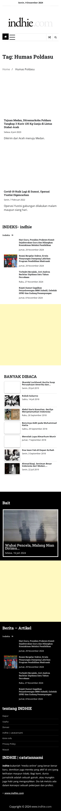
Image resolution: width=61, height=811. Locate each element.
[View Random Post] (49, 37)
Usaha (5, 721)
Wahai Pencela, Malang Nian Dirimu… (29, 547)
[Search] (55, 37)
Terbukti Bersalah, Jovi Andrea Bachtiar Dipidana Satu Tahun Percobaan (34, 274)
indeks (6, 235)
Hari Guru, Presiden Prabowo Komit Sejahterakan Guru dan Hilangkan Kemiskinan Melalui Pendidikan (36, 242)
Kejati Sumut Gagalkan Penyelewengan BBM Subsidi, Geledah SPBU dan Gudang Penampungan (38, 290)
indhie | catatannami (12, 732)
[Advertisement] (30, 334)
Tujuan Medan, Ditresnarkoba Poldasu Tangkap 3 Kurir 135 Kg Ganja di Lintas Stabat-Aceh (28, 123)
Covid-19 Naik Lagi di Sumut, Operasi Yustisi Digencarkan (27, 193)
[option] (30, 533)
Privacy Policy (9, 743)
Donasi (5, 727)
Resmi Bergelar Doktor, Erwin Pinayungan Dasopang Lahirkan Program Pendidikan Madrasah (34, 258)
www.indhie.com (14, 793)
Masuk (5, 749)
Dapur (5, 715)
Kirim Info (7, 738)
